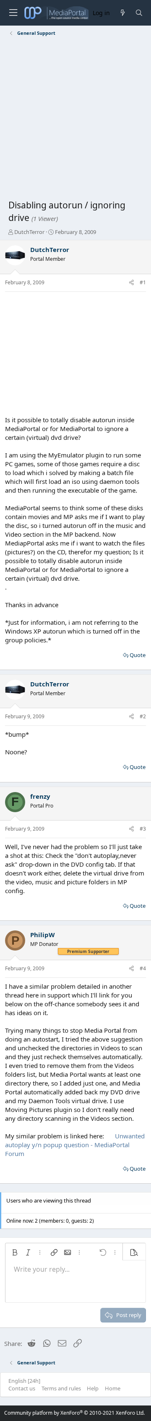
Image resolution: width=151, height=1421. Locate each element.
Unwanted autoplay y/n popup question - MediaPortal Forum (75, 1145)
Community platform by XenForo (74, 1412)
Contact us (21, 1388)
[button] (14, 1252)
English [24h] (24, 1381)
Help (93, 1388)
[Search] (139, 13)
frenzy (40, 796)
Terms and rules (61, 1388)
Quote (138, 655)
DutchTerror (29, 232)
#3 (143, 828)
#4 (143, 968)
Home (112, 1388)
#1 (143, 282)
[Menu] (13, 12)
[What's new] (122, 13)
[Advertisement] (75, 119)
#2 (143, 716)
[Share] (131, 283)
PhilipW (42, 934)
